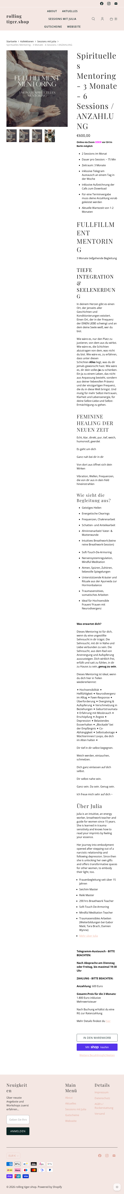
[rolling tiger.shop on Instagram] (108, 3)
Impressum (101, 1092)
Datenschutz (102, 1098)
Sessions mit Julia (62, 19)
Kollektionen (27, 41)
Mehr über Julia (88, 936)
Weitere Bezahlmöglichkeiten (97, 1055)
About (52, 11)
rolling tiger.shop (26, 1187)
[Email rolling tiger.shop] (115, 3)
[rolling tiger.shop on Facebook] (101, 3)
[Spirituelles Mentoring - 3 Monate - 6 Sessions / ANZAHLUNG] (37, 88)
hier (108, 1021)
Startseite (11, 41)
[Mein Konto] (102, 19)
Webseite (74, 26)
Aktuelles (70, 11)
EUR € (12, 1156)
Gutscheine (53, 26)
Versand (100, 1113)
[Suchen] (93, 19)
